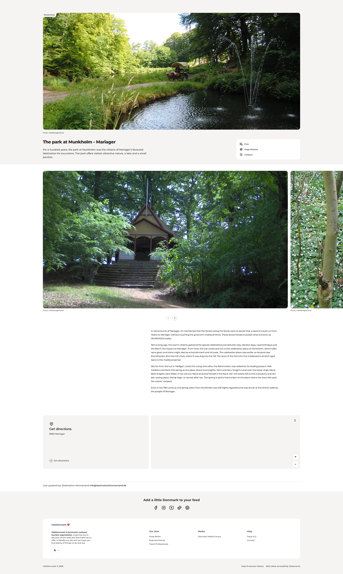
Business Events (157, 540)
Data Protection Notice (252, 566)
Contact (251, 540)
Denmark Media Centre (209, 536)
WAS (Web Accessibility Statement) (283, 566)
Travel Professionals (158, 544)
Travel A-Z (251, 536)
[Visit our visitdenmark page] (171, 507)
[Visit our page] (163, 507)
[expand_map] (295, 420)
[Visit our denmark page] (155, 507)
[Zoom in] (295, 457)
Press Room (155, 536)
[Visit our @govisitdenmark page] (179, 507)
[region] (225, 442)
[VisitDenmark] (60, 524)
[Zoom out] (295, 464)
